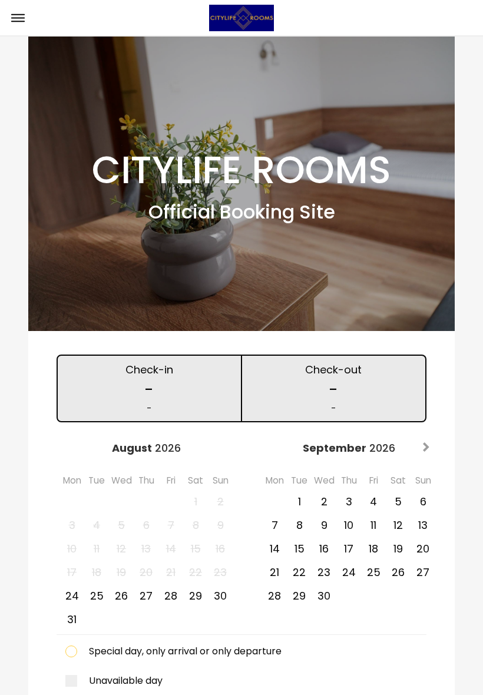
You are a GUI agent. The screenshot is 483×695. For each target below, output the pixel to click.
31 (72, 619)
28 (170, 595)
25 (97, 595)
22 (299, 572)
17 (348, 548)
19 (398, 548)
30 (220, 595)
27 (146, 595)
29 (195, 595)
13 (423, 525)
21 (274, 572)
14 (275, 548)
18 (373, 548)
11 (373, 525)
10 (348, 525)
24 (72, 595)
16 (324, 548)
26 (121, 595)
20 (422, 548)
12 (398, 525)
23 (323, 572)
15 (300, 548)
